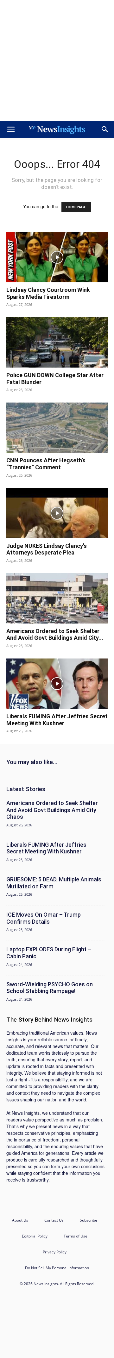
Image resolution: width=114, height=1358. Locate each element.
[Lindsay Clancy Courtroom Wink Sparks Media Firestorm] (57, 257)
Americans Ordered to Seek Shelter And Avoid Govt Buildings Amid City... (54, 634)
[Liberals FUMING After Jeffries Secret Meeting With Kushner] (57, 683)
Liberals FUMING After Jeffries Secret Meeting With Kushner (57, 720)
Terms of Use (75, 1236)
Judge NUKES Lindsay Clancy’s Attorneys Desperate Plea (46, 549)
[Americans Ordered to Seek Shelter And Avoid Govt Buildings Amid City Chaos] (57, 598)
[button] (11, 129)
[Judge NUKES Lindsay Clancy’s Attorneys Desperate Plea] (57, 513)
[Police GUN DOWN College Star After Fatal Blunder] (57, 342)
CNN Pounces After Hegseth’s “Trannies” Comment (46, 464)
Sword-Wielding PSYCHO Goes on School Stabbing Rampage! (49, 988)
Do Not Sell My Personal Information (57, 1268)
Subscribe (88, 1220)
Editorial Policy (35, 1236)
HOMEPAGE (76, 206)
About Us (20, 1220)
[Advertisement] (57, 60)
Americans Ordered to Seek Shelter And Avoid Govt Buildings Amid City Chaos (52, 810)
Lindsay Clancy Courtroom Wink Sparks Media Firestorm (48, 293)
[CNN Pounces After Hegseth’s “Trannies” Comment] (57, 428)
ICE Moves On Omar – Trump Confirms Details (43, 918)
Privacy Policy (54, 1252)
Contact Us (54, 1220)
